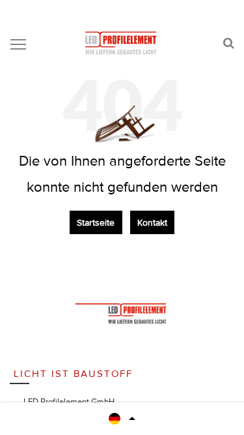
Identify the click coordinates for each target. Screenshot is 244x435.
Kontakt (152, 222)
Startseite (96, 222)
